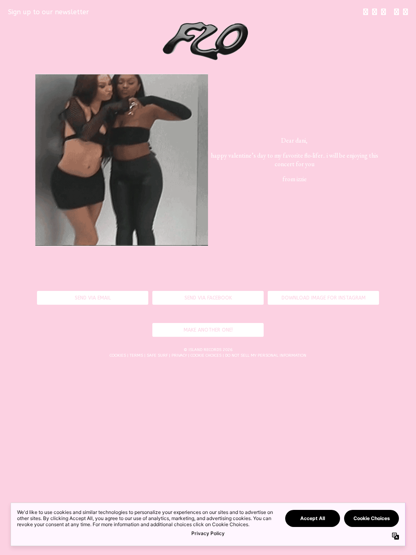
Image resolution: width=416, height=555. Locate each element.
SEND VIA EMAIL (93, 298)
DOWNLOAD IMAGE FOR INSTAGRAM (324, 298)
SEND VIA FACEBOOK (208, 298)
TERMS (136, 355)
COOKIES (118, 355)
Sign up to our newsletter (48, 12)
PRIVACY (179, 355)
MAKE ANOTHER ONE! (208, 330)
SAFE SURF (157, 355)
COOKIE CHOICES (206, 355)
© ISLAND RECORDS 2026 (208, 349)
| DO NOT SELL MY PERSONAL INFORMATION (264, 355)
